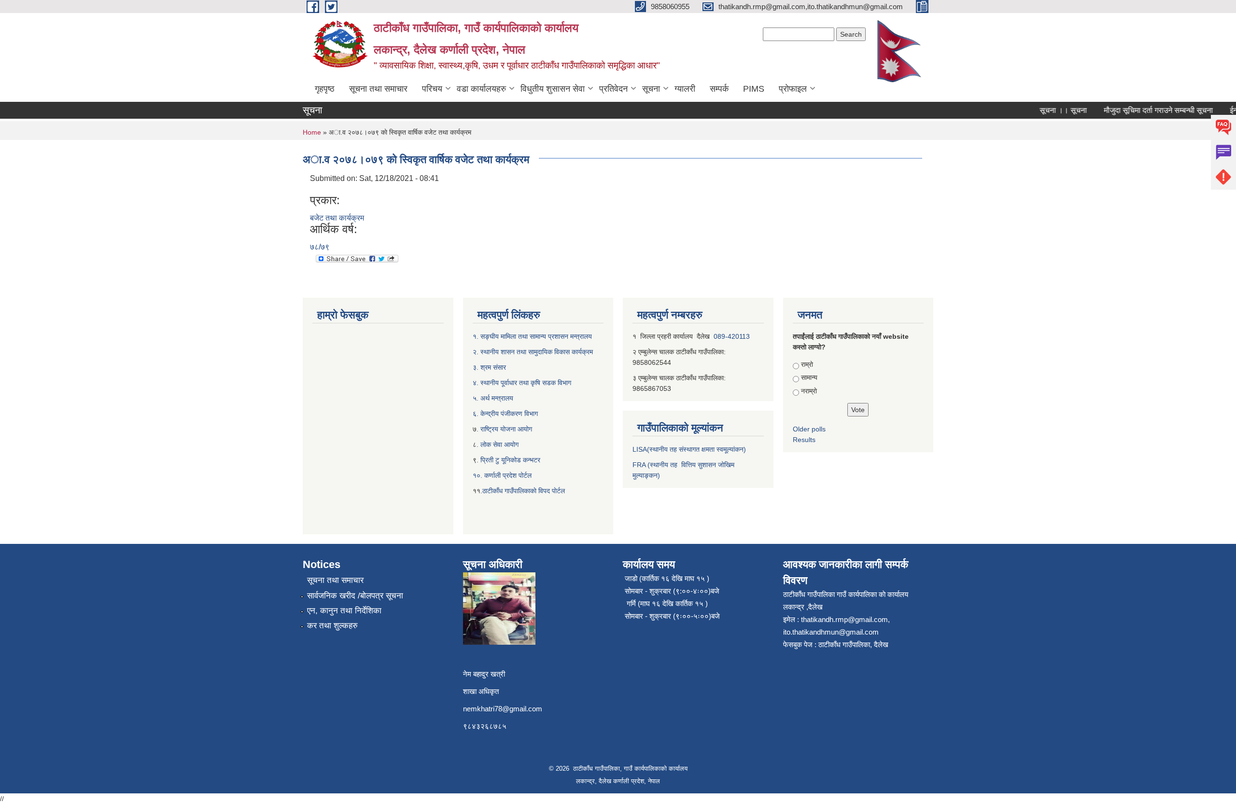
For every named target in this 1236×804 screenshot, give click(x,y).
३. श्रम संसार (489, 367)
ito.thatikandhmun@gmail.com (831, 632)
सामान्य (809, 377)
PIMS (753, 89)
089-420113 (732, 336)
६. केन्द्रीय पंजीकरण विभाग (505, 413)
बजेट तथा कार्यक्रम (337, 218)
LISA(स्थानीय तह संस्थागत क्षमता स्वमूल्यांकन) (689, 449)
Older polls (809, 429)
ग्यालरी (684, 89)
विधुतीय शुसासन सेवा (552, 89)
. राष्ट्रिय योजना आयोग (504, 429)
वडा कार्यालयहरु (481, 89)
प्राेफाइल (793, 89)
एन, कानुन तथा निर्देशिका (344, 610)
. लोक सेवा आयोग (498, 444)
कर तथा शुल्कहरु (332, 625)
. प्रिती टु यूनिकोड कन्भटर (508, 460)
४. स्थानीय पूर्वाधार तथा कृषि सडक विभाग (522, 383)
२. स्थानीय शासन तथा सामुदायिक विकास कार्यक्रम (533, 352)
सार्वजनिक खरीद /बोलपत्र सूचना (355, 595)
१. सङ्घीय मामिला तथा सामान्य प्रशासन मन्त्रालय (532, 336)
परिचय (432, 89)
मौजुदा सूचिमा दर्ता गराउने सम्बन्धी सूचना (1146, 110)
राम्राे (807, 364)
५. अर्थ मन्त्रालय (493, 398)
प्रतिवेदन (613, 89)
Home (312, 132)
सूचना (651, 89)
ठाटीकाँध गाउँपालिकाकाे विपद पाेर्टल (523, 491)
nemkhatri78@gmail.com (502, 709)
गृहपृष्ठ (325, 89)
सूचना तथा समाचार (378, 89)
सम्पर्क (719, 89)
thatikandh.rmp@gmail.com (844, 619)
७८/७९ (319, 247)
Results (804, 440)
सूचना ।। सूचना (1051, 110)
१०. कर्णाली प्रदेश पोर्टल (502, 475)
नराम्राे (809, 391)
